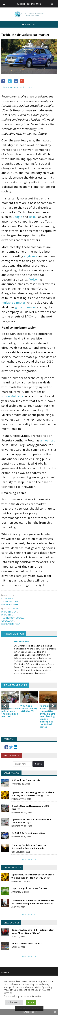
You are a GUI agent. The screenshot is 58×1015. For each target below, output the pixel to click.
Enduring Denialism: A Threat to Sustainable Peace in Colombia (28, 847)
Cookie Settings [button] (13, 1002)
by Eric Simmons (10, 87)
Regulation (7, 624)
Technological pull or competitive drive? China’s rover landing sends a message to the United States (47, 716)
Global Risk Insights (29, 3)
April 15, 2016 (25, 87)
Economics (7, 598)
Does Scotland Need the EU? (26, 943)
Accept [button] (31, 1002)
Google (20, 617)
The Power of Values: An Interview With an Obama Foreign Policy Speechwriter (32, 902)
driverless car (9, 611)
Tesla (17, 624)
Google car (7, 620)
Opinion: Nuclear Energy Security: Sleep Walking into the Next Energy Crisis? (32, 794)
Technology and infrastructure (10, 603)
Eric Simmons (22, 641)
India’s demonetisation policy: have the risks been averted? (10, 711)
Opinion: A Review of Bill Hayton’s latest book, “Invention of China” (32, 931)
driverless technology (8, 616)
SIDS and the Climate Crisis (25, 780)
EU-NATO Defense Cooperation (28, 833)
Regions (30, 24)
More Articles (29, 859)
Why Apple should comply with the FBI (28, 708)
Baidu (15, 608)
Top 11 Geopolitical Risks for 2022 (29, 888)
